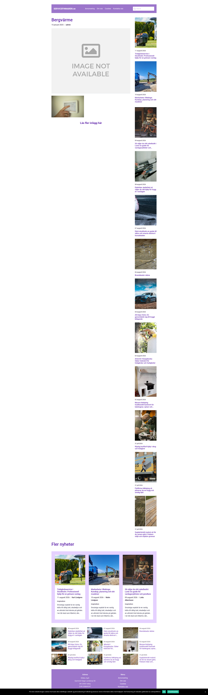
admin (68, 25)
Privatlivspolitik (173, 692)
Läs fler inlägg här (91, 123)
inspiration (61, 601)
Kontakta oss (118, 9)
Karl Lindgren (77, 597)
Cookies (108, 9)
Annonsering (90, 9)
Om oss (100, 9)
